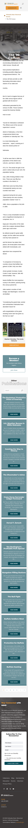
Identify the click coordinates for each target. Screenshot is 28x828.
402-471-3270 (4, 801)
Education (6, 781)
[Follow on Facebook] (4, 789)
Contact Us (4, 807)
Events (13, 781)
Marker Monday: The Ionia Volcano (14, 340)
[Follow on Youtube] (13, 789)
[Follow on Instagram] (7, 789)
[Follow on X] (10, 789)
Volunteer (20, 781)
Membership (20, 778)
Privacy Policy (7, 784)
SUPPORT (3, 805)
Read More (14, 414)
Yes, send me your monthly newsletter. (13, 758)
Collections (6, 778)
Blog (12, 778)
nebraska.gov (20, 822)
